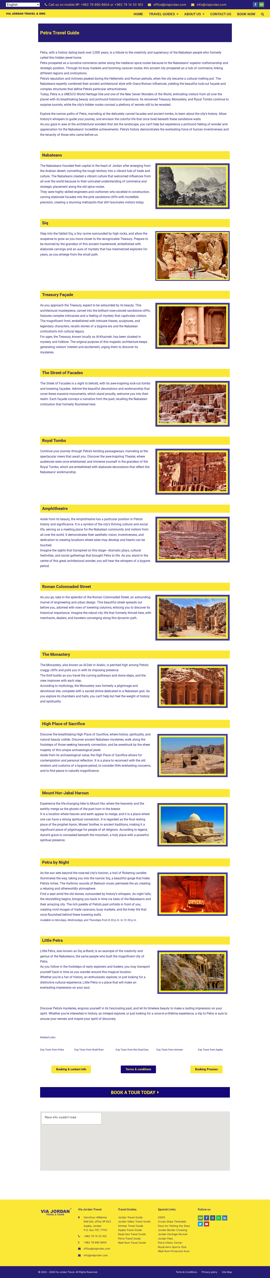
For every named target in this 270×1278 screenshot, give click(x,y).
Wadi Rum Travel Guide (132, 1242)
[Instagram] (212, 1217)
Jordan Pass (165, 1238)
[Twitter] (200, 1224)
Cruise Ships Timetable (172, 1221)
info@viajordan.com (96, 1255)
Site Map (227, 1271)
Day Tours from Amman (169, 1049)
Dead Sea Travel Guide (132, 1234)
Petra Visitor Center (170, 1242)
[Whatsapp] (218, 1217)
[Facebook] (255, 4)
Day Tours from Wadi (86, 1049)
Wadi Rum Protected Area (173, 1251)
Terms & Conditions (186, 1271)
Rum (101, 1049)
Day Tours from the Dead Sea (132, 1049)
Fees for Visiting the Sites (174, 1225)
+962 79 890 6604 (95, 1242)
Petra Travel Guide (129, 1238)
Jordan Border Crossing (172, 1230)
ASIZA (161, 1217)
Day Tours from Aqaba (210, 1049)
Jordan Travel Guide (130, 1217)
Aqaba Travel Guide (130, 1230)
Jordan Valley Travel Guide (134, 1221)
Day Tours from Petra (52, 1049)
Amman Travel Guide (130, 1225)
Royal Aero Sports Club (172, 1247)
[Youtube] (206, 1224)
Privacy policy (209, 1271)
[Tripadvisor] (261, 4)
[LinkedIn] (224, 1217)
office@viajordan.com (97, 1248)
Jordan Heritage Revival (172, 1234)
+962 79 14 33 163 (95, 1236)
